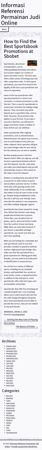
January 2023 (11, 348)
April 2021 (9, 383)
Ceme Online (10, 405)
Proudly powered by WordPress (24, 446)
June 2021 (9, 378)
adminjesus (8, 311)
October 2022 (11, 356)
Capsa (8, 401)
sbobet (8, 423)
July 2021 (9, 376)
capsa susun (10, 403)
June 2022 (9, 366)
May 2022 (9, 368)
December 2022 (11, 351)
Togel (8, 430)
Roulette (9, 420)
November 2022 (11, 353)
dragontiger (10, 410)
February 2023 (11, 346)
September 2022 (12, 358)
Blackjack (9, 398)
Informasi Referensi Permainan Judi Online (20, 13)
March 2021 (10, 385)
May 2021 (9, 380)
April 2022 (9, 371)
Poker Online (10, 418)
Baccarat (9, 396)
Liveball (9, 413)
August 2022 (10, 361)
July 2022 (9, 363)
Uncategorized (18, 314)
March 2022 (10, 373)
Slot (7, 428)
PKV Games (10, 415)
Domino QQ (10, 408)
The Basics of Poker (25, 326)
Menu (4, 29)
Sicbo (8, 425)
